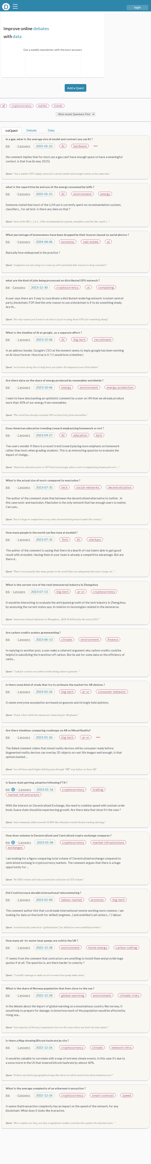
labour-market (71, 899)
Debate (31, 130)
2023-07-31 (44, 487)
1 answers (23, 339)
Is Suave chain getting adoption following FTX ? (36, 782)
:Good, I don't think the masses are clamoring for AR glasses (42, 714)
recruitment (102, 339)
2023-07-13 (39, 591)
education (80, 435)
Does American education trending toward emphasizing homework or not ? (55, 428)
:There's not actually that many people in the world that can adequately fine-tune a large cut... (60, 571)
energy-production (120, 387)
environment (82, 194)
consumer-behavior (112, 691)
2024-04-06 (44, 241)
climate (66, 639)
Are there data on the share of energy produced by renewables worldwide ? (54, 380)
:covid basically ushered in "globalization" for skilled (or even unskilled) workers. (54, 927)
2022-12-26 (44, 1047)
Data (51, 130)
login (137, 7)
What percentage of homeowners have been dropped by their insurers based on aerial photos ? (67, 234)
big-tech (79, 339)
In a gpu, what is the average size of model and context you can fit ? (49, 139)
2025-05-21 (44, 194)
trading (98, 789)
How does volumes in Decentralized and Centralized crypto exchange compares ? (58, 835)
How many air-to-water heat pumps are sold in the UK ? (42, 940)
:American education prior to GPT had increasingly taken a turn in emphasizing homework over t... (63, 467)
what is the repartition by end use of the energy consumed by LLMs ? (50, 187)
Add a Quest (75, 88)
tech (99, 435)
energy (105, 194)
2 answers (23, 146)
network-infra (121, 1047)
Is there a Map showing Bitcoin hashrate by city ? (37, 1040)
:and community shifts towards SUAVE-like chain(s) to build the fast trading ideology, (56, 822)
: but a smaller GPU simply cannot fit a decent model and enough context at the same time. (58, 173)
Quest (12, 130)
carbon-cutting (126, 947)
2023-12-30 (39, 287)
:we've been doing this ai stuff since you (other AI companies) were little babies (52, 367)
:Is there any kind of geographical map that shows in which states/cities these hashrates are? (59, 1075)
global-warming (72, 995)
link (8, 146)
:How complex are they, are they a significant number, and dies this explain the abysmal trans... (60, 1122)
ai (108, 241)
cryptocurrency (21, 105)
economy (67, 241)
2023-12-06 (44, 339)
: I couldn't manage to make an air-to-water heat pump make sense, (45, 975)
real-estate (90, 241)
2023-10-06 (44, 387)
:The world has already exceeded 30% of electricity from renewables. (47, 415)
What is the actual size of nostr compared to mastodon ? (43, 480)
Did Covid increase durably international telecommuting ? (43, 892)
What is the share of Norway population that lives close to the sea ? (50, 988)
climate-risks (129, 995)
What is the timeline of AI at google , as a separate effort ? (44, 332)
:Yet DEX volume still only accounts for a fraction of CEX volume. (45, 879)
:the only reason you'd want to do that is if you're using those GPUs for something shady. (57, 319)
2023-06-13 (44, 639)
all (3, 105)
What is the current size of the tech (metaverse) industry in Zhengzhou (52, 584)
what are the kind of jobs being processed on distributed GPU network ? (53, 280)
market (42, 105)
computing (106, 287)
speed (126, 1095)
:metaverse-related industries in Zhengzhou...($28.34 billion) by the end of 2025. (53, 619)
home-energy (97, 947)
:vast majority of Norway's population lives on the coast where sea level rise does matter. (57, 1027)
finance (113, 639)
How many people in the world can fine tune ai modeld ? (41, 532)
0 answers (23, 194)
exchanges (15, 847)
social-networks (87, 487)
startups (95, 539)
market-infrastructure (23, 794)
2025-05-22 (44, 146)
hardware (80, 146)
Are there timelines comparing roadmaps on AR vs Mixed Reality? (48, 730)
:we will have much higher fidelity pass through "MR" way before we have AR (51, 769)
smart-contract (103, 1095)
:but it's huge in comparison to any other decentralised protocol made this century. (54, 519)
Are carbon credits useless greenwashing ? (33, 632)
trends (58, 105)
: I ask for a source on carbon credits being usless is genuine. (43, 671)
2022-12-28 (44, 947)
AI (62, 146)
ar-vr (80, 591)
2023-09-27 (44, 435)
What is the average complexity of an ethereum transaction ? (46, 1088)
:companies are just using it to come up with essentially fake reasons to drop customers (56, 265)
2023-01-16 (45, 789)
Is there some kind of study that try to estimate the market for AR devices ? (55, 684)
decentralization (119, 487)
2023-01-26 (44, 691)
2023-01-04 (45, 842)
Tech (64, 539)
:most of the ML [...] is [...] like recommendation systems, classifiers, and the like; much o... (58, 221)
